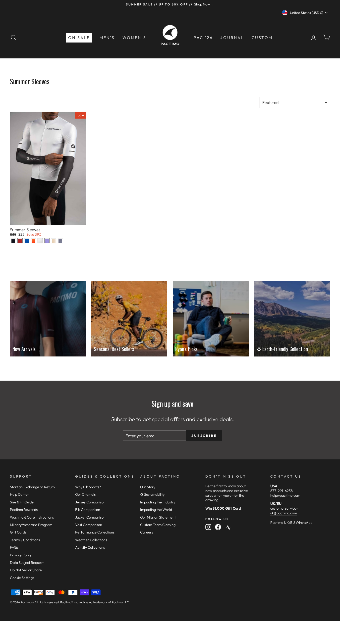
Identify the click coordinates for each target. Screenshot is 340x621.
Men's (107, 37)
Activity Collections (90, 547)
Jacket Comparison (90, 517)
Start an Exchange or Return (32, 487)
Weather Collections (91, 540)
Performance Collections (94, 532)
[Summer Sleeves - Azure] (26, 240)
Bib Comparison (87, 509)
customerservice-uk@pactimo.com (284, 510)
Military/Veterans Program (31, 525)
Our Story (147, 487)
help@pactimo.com (285, 495)
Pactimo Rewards (24, 509)
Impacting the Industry (157, 502)
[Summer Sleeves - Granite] (60, 240)
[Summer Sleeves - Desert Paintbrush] (33, 240)
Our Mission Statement (158, 517)
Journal (232, 37)
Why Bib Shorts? (88, 487)
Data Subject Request (27, 562)
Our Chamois (85, 494)
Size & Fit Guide (22, 502)
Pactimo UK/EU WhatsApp (291, 522)
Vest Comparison (88, 525)
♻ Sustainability (152, 494)
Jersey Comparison (90, 502)
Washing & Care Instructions (32, 517)
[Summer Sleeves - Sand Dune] (53, 240)
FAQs (14, 547)
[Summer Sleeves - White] (40, 240)
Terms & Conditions (25, 540)
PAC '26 (203, 37)
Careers (146, 532)
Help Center (19, 494)
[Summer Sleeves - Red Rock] (20, 240)
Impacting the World (156, 509)
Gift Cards (18, 532)
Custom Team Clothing (157, 525)
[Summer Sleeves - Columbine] (47, 240)
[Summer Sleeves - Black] (13, 240)
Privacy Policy (21, 555)
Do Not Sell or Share (26, 570)
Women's (134, 37)
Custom (262, 37)
